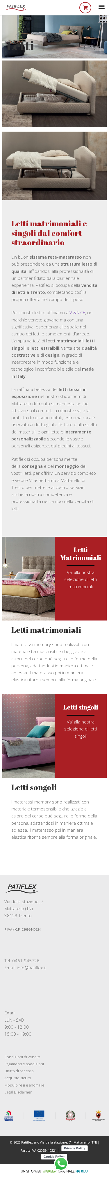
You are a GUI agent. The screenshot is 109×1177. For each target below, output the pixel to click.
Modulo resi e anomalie (24, 1085)
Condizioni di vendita (22, 1056)
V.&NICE (77, 312)
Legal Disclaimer (18, 1092)
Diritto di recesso (19, 1070)
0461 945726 (26, 960)
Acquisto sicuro (17, 1077)
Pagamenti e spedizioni (24, 1063)
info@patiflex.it (31, 967)
